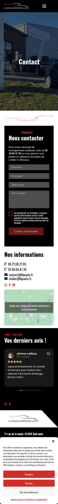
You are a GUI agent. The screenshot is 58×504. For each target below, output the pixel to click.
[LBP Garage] (16, 6)
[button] (53, 441)
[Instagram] (5, 285)
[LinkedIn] (13, 284)
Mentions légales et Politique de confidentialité (29, 499)
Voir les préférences (29, 492)
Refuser (29, 483)
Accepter (29, 474)
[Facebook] (10, 284)
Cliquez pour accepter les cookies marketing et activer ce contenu (29, 307)
